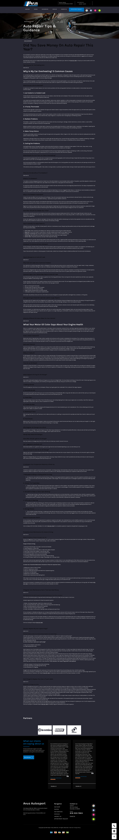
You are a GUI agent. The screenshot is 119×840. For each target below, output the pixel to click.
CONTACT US (64, 9)
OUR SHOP (27, 9)
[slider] (52, 779)
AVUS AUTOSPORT (29, 21)
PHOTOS (35, 9)
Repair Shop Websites (53, 827)
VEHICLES (54, 9)
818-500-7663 (62, 2)
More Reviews (27, 757)
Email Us (72, 816)
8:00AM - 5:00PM (82, 4)
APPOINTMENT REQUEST (76, 9)
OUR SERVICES (45, 9)
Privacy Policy (77, 827)
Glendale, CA (53, 786)
